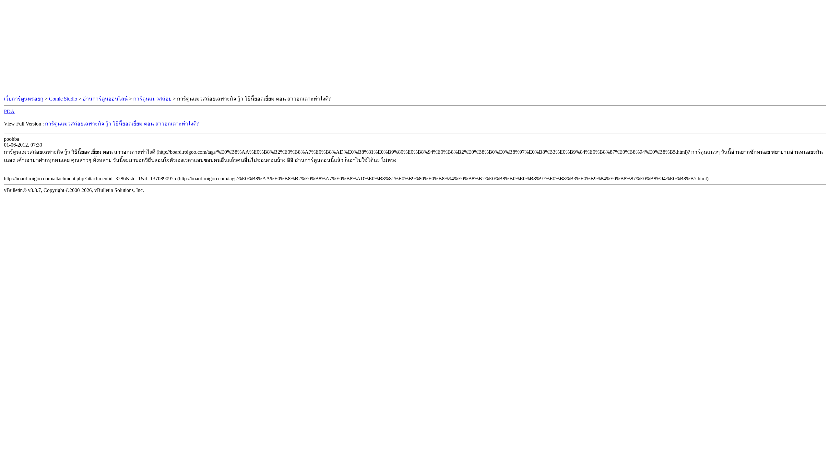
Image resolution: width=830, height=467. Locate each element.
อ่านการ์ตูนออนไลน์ (105, 99)
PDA (9, 111)
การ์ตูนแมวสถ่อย (152, 99)
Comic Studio (63, 99)
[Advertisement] (415, 48)
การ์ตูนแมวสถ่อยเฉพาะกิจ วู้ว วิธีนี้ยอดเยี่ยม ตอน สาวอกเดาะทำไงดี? (122, 123)
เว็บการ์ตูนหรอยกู (23, 99)
